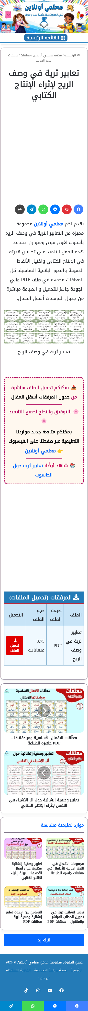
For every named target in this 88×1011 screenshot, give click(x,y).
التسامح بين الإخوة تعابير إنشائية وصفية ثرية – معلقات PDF (24, 917)
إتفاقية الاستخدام (18, 970)
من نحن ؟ (44, 978)
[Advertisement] (44, 150)
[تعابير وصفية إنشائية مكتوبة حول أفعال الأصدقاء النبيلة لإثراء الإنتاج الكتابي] (23, 848)
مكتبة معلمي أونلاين (47, 55)
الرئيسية (70, 55)
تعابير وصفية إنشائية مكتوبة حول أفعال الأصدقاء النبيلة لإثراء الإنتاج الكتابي (26, 870)
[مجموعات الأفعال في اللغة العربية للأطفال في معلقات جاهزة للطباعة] (65, 848)
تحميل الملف (14, 648)
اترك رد (44, 940)
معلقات (26, 55)
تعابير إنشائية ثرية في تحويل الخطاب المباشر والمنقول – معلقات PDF (65, 917)
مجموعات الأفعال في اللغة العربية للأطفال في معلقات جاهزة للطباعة (65, 868)
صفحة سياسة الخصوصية (50, 970)
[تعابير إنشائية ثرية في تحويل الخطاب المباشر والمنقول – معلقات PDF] (65, 896)
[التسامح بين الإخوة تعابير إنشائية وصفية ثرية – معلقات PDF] (23, 896)
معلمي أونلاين (48, 223)
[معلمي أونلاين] (44, 16)
